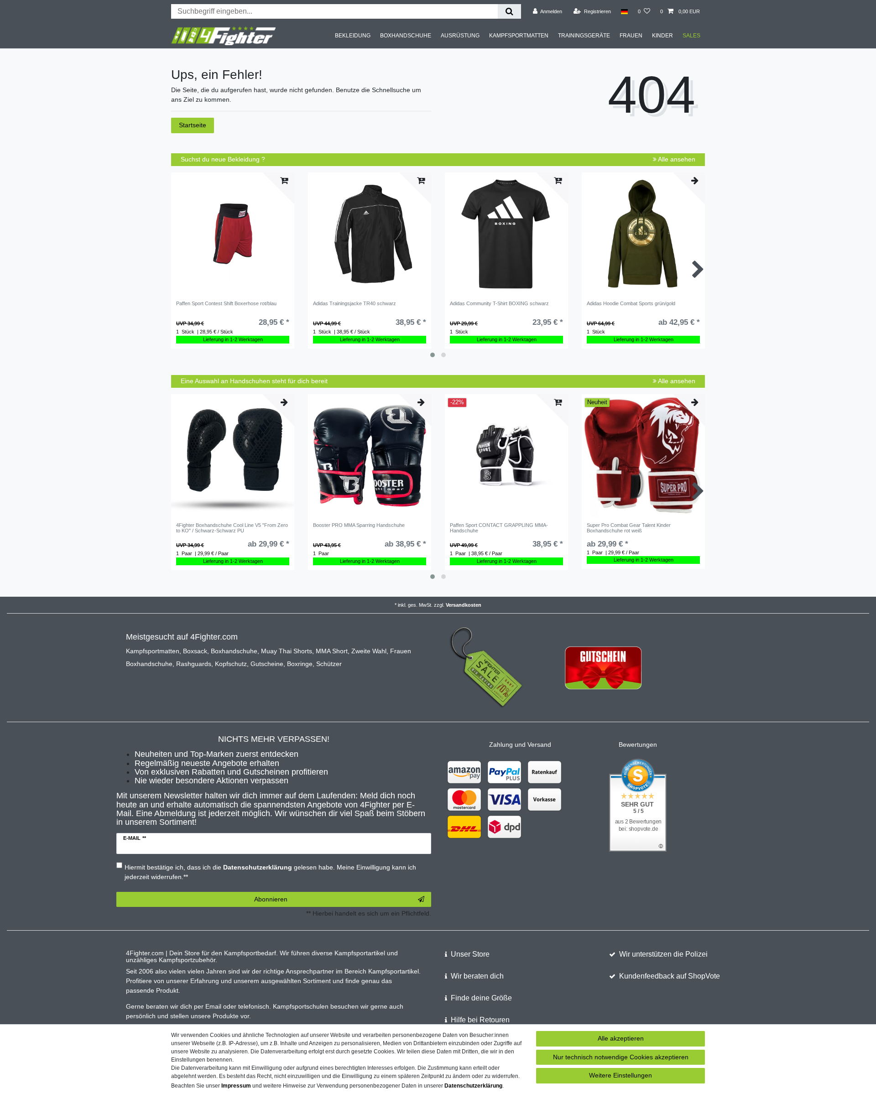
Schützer (329, 663)
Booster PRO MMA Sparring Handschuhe (359, 525)
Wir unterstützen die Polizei (663, 954)
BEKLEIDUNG (352, 35)
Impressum (236, 1086)
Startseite (192, 125)
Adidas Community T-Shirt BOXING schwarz (499, 303)
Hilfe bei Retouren (480, 1020)
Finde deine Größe (481, 998)
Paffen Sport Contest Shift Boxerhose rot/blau (226, 303)
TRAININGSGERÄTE (584, 35)
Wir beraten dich (477, 976)
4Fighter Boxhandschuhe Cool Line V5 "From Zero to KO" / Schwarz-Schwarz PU (232, 527)
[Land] (624, 11)
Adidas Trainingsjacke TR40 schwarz (354, 303)
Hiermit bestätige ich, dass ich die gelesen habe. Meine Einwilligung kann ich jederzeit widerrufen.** (270, 872)
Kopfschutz (231, 663)
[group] (232, 234)
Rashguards (193, 663)
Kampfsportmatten (152, 651)
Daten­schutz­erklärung (473, 1086)
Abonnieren (270, 899)
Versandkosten (463, 605)
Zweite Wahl (368, 651)
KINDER (662, 35)
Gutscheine (266, 663)
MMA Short (332, 651)
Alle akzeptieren (621, 1038)
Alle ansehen (676, 159)
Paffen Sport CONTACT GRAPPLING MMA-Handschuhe (499, 527)
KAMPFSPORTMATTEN (518, 35)
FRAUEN (631, 35)
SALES (691, 35)
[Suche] (509, 11)
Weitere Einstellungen (620, 1075)
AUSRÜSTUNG (460, 35)
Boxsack (195, 651)
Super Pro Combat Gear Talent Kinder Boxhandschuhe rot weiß (629, 527)
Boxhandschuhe (234, 651)
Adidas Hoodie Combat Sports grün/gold (631, 303)
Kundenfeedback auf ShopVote (669, 976)
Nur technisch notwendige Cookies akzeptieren (620, 1057)
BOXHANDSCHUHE (405, 35)
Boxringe (300, 663)
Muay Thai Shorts (286, 651)
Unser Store (470, 954)
